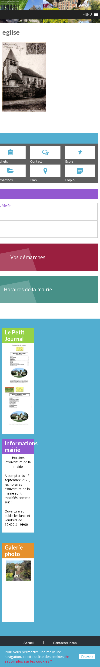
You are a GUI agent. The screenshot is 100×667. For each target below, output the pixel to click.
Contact (36, 161)
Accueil (28, 642)
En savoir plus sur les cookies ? (37, 659)
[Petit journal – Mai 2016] (18, 363)
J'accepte (87, 656)
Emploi (70, 180)
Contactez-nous (65, 642)
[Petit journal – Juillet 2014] (18, 405)
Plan (33, 180)
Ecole (69, 161)
